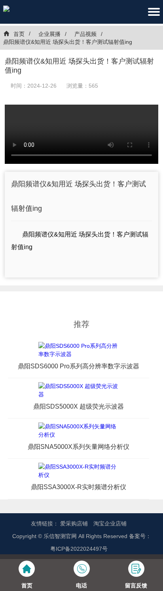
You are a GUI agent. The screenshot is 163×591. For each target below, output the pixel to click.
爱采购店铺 (74, 523)
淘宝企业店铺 (110, 523)
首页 (19, 34)
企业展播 (49, 34)
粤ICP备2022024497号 (79, 549)
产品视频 (85, 34)
